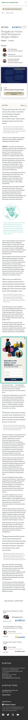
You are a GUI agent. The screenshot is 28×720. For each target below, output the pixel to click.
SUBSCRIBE (13, 379)
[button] (13, 363)
